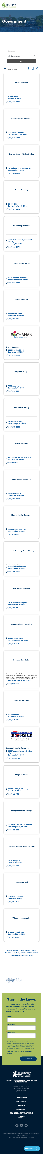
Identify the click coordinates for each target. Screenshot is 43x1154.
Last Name (11, 1032)
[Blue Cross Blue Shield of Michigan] (14, 980)
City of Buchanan (12, 347)
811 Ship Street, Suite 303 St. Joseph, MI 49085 (21, 1087)
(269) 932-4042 (21, 1090)
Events (21, 1105)
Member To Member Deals (29, 953)
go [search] (22, 61)
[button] (5, 68)
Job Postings (15, 955)
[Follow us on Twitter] (26, 1125)
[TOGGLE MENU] (38, 5)
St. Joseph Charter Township (17, 748)
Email (9, 1016)
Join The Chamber (27, 955)
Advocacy (21, 1109)
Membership (21, 1098)
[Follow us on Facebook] (16, 1125)
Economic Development (21, 1113)
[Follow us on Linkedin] (21, 1125)
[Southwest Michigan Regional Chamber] (9, 5)
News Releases (25, 950)
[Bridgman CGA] (32, 1148)
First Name (11, 1024)
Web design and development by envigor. (21, 1137)
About (21, 1117)
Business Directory (13, 950)
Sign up (28, 1059)
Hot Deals (16, 953)
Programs (21, 1101)
